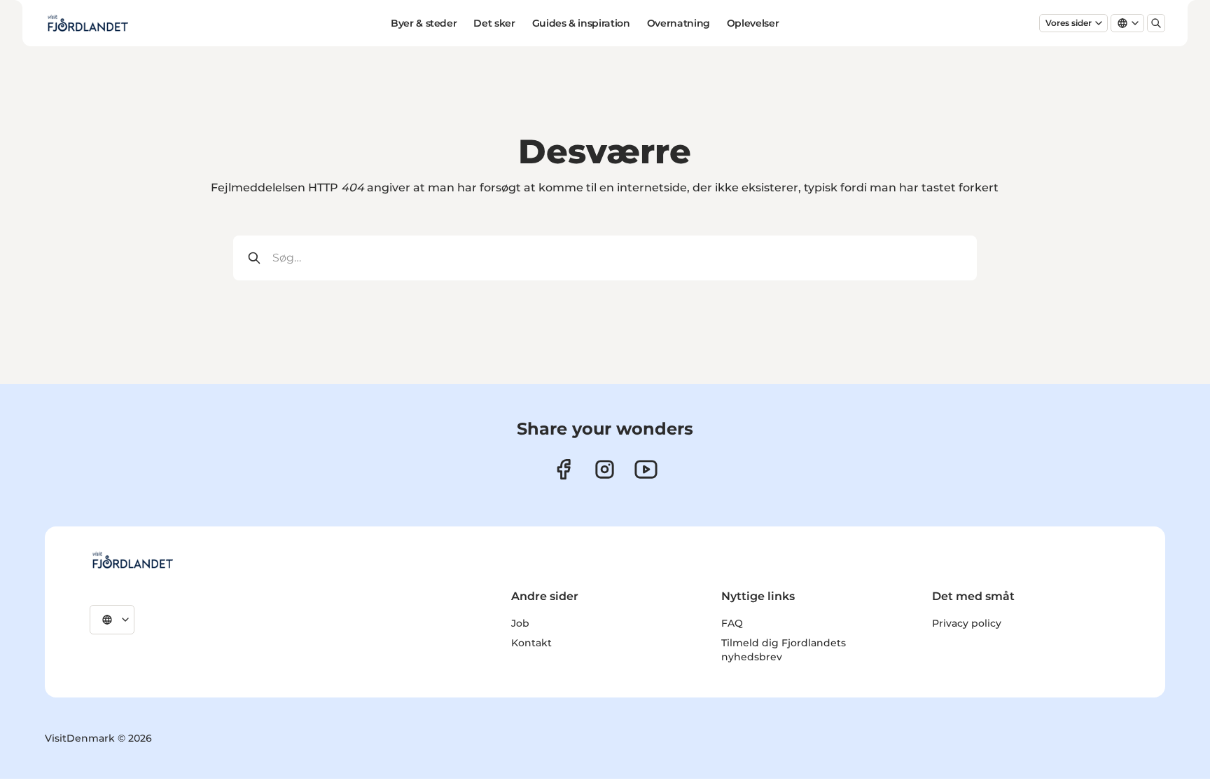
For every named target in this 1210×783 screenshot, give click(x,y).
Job (520, 623)
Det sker (494, 23)
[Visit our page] (604, 469)
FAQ (732, 623)
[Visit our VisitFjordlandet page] (563, 469)
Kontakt (531, 642)
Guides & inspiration (581, 23)
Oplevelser (753, 23)
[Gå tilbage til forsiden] (87, 23)
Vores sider (1068, 23)
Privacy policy (966, 623)
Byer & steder (424, 23)
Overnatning (678, 23)
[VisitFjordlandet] (132, 560)
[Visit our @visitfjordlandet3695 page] (646, 469)
